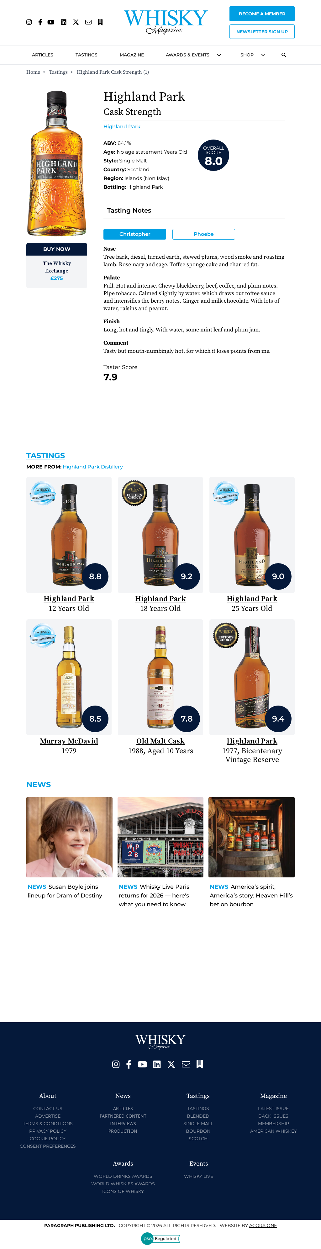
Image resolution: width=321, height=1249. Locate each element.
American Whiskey (273, 1131)
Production (122, 1131)
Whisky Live (198, 1176)
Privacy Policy (47, 1131)
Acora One (263, 1225)
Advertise (48, 1116)
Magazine (132, 55)
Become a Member (262, 14)
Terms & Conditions (48, 1123)
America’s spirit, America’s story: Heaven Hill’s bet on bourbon (251, 895)
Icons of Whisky (123, 1191)
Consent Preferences (48, 1146)
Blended (198, 1116)
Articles (42, 55)
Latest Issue (273, 1108)
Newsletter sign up (262, 31)
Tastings (86, 55)
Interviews (123, 1123)
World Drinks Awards (123, 1176)
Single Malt (198, 1123)
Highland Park (121, 127)
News (37, 886)
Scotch (198, 1138)
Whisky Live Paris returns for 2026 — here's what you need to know (154, 895)
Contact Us (47, 1108)
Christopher (134, 234)
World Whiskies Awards (123, 1184)
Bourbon (198, 1131)
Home (33, 72)
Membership (273, 1123)
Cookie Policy (48, 1138)
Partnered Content (123, 1116)
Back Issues (273, 1116)
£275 (56, 278)
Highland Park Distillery (74, 467)
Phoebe (204, 234)
